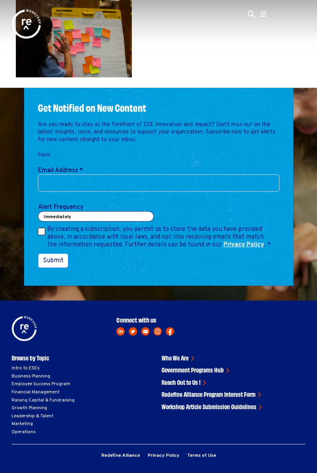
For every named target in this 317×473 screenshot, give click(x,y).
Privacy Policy (243, 245)
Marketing (22, 424)
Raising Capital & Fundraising (43, 400)
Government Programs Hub (193, 370)
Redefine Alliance (120, 456)
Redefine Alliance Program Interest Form (209, 394)
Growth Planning (29, 408)
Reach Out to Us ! (181, 382)
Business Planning (31, 376)
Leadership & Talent (32, 416)
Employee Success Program (41, 384)
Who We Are (175, 358)
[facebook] (170, 331)
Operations (24, 432)
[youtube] (145, 331)
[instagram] (157, 331)
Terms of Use (201, 456)
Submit (53, 261)
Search (126, 61)
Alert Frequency (61, 207)
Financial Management (36, 392)
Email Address (60, 170)
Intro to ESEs (25, 368)
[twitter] (133, 331)
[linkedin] (120, 331)
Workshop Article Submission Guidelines (209, 406)
